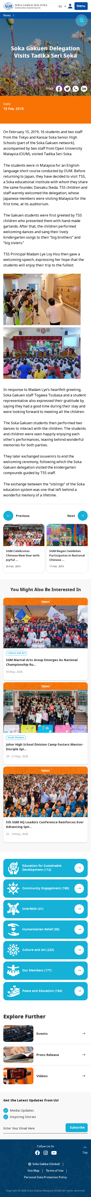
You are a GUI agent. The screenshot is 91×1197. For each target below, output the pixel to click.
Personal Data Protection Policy (45, 1177)
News (7, 15)
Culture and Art (16, 653)
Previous (23, 516)
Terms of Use (54, 1171)
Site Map (33, 1171)
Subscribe (77, 1127)
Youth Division (16, 737)
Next (71, 516)
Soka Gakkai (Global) (46, 1164)
